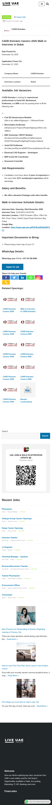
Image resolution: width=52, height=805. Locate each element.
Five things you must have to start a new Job (20, 702)
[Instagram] (39, 277)
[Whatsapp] (30, 277)
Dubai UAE (21, 17)
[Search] (47, 4)
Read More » (12, 639)
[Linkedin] (22, 277)
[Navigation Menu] (42, 4)
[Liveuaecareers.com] (11, 4)
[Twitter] (14, 277)
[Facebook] (6, 277)
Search (5, 431)
